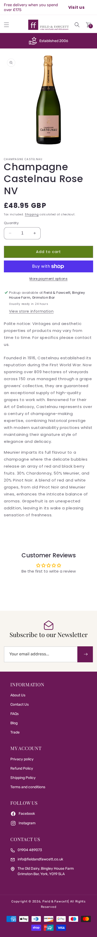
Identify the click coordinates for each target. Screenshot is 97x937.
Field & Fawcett (55, 901)
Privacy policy (22, 759)
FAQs (14, 714)
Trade (15, 732)
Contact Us (19, 704)
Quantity (11, 223)
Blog (14, 723)
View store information (31, 311)
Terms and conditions (27, 787)
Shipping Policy (23, 778)
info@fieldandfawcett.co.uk (40, 859)
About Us (17, 695)
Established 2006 (53, 41)
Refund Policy (21, 768)
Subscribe (85, 654)
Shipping (32, 214)
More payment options (48, 278)
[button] (6, 24)
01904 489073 (30, 850)
